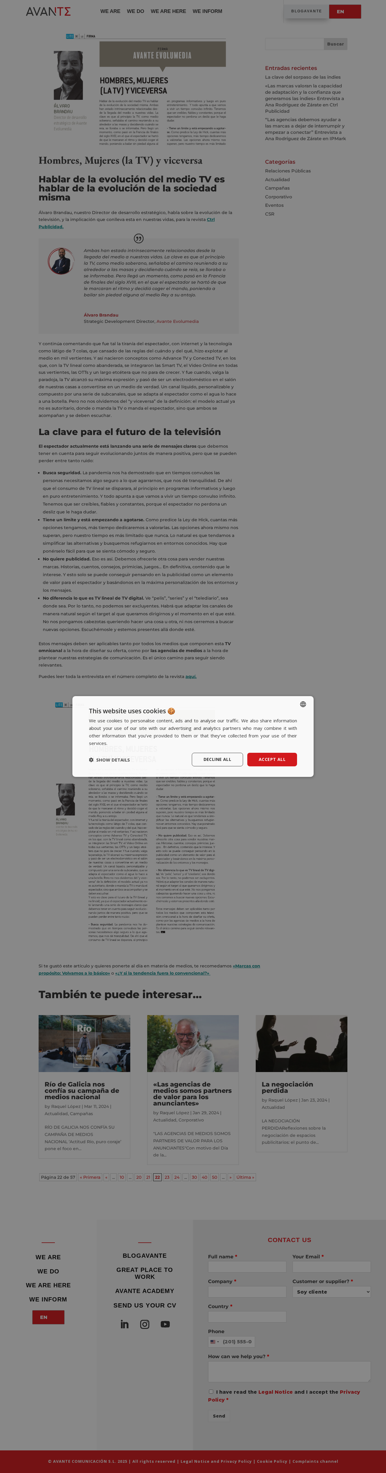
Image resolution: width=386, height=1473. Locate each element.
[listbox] (303, 704)
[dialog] (193, 736)
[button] (109, 759)
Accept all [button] (272, 759)
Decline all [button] (217, 759)
